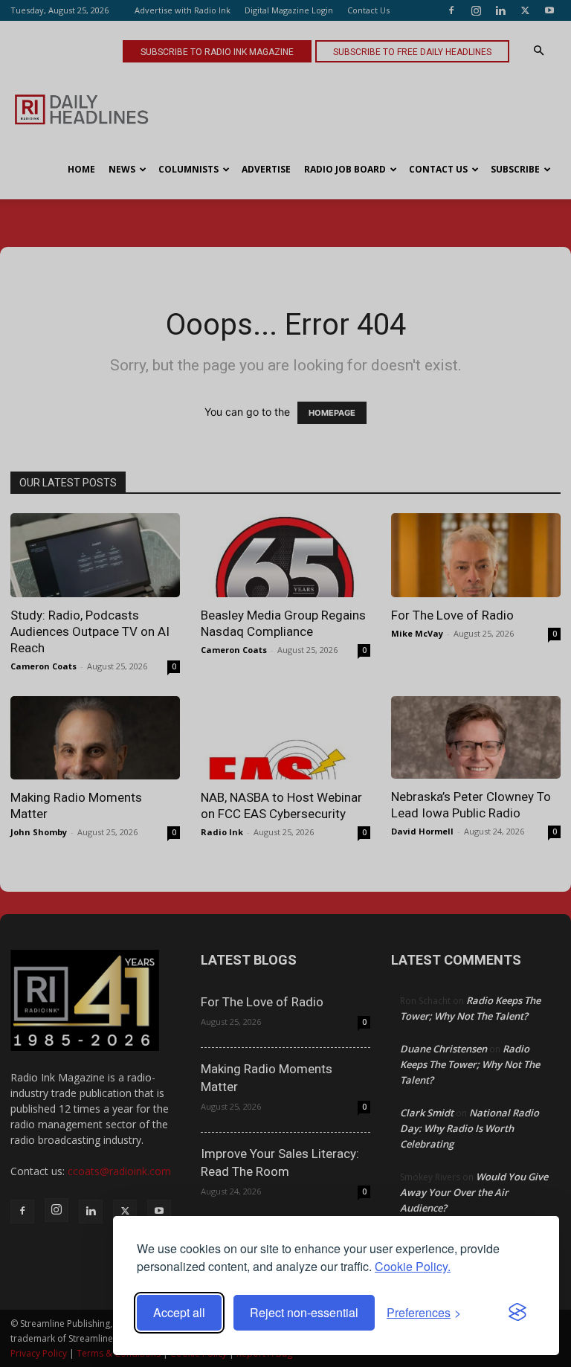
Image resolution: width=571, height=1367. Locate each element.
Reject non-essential (304, 1312)
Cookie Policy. (413, 1266)
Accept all (179, 1312)
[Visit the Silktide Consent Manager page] (517, 1313)
